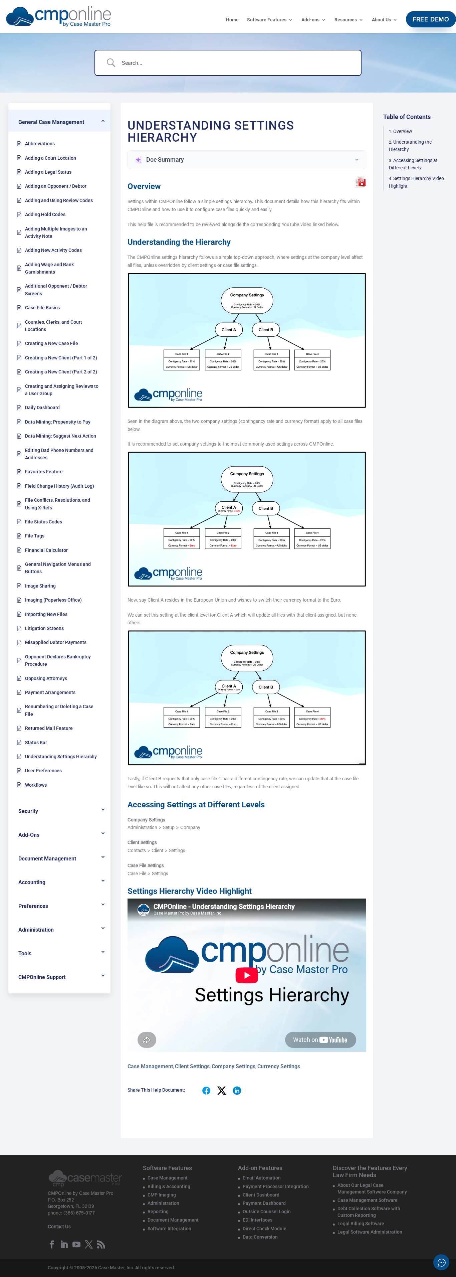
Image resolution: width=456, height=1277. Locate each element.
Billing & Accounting (169, 1186)
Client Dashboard (261, 1195)
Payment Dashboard (264, 1203)
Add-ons (310, 19)
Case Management (150, 1066)
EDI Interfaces (257, 1220)
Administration (163, 1203)
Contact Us (59, 1227)
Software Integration (169, 1228)
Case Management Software (367, 1200)
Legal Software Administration (369, 1232)
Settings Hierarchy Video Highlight (416, 182)
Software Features (266, 19)
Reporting (158, 1211)
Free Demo (431, 20)
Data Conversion (260, 1237)
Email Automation (262, 1177)
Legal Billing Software (360, 1223)
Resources (345, 19)
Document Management (173, 1220)
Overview (402, 131)
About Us (381, 19)
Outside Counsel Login (267, 1211)
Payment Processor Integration (276, 1186)
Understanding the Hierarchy (410, 145)
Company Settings (233, 1066)
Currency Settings (278, 1066)
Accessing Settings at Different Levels (413, 164)
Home (232, 19)
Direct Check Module (264, 1228)
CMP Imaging (162, 1195)
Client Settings (192, 1066)
